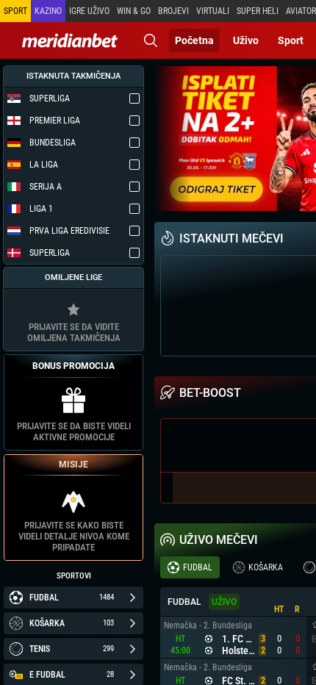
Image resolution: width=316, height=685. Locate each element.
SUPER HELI (258, 11)
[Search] (151, 40)
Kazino (48, 11)
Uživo (246, 40)
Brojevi (173, 11)
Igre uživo (89, 11)
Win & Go (134, 11)
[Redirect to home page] (70, 40)
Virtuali (212, 11)
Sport (291, 40)
